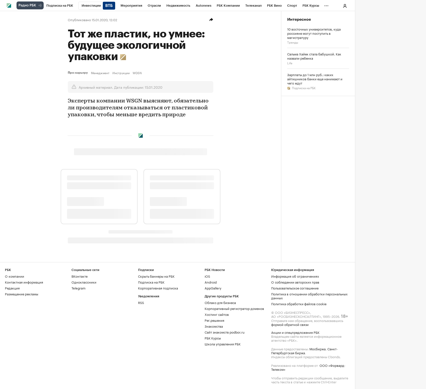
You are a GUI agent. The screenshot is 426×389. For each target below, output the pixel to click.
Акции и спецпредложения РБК (295, 332)
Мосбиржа (317, 348)
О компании (14, 275)
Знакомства (214, 325)
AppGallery (213, 287)
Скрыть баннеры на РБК (156, 275)
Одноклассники (83, 281)
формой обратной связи (290, 324)
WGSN (137, 72)
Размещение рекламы (21, 293)
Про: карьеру (78, 72)
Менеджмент (100, 72)
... (326, 4)
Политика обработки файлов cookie (299, 303)
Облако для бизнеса (220, 302)
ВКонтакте (79, 275)
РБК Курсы (213, 337)
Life (289, 62)
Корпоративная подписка (158, 287)
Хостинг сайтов (217, 314)
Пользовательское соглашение (295, 287)
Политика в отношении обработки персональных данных (309, 295)
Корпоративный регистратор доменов (234, 308)
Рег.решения (214, 320)
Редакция (12, 287)
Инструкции (121, 72)
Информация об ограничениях (295, 275)
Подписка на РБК (303, 87)
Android (211, 281)
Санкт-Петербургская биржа (304, 350)
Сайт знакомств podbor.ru (225, 331)
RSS (141, 302)
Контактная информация (24, 281)
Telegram (78, 287)
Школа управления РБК (223, 343)
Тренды (292, 42)
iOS (207, 275)
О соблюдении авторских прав (295, 281)
